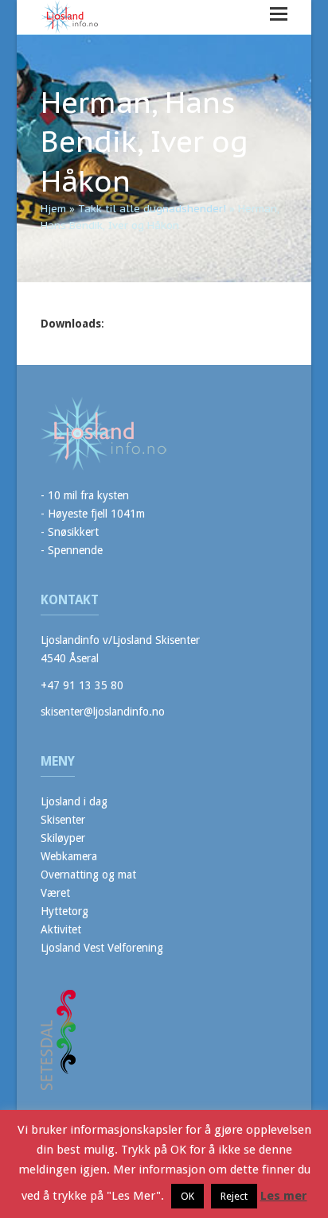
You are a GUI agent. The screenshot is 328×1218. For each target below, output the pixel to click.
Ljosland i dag (74, 801)
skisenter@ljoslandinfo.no (103, 711)
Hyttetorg (64, 911)
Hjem (53, 208)
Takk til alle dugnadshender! (152, 208)
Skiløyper (63, 838)
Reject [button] (234, 1196)
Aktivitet (61, 929)
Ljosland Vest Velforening (102, 947)
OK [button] (187, 1196)
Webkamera (69, 856)
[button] (278, 14)
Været (55, 892)
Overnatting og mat (88, 874)
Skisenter (63, 819)
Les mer (283, 1196)
